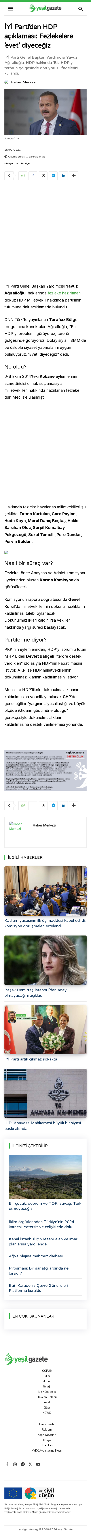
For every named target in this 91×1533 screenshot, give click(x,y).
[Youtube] (38, 1464)
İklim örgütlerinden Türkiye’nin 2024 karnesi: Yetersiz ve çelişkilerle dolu (41, 1224)
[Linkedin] (63, 175)
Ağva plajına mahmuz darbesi (36, 1256)
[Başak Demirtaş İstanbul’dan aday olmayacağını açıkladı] (45, 960)
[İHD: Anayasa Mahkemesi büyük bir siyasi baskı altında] (45, 1093)
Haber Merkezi (23, 82)
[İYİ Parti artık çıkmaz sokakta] (45, 1029)
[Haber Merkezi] (7, 82)
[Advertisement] (45, 232)
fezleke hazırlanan (64, 293)
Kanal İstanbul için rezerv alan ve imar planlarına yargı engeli (43, 1242)
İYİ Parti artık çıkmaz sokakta (30, 1059)
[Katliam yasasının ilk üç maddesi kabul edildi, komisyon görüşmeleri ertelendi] (45, 891)
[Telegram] (53, 175)
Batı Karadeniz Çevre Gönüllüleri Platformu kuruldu (38, 1288)
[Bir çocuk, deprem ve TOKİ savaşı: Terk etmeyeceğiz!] (45, 1177)
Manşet (9, 163)
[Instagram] (15, 1464)
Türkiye (25, 163)
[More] (73, 175)
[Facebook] (32, 175)
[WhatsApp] (22, 175)
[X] (43, 175)
